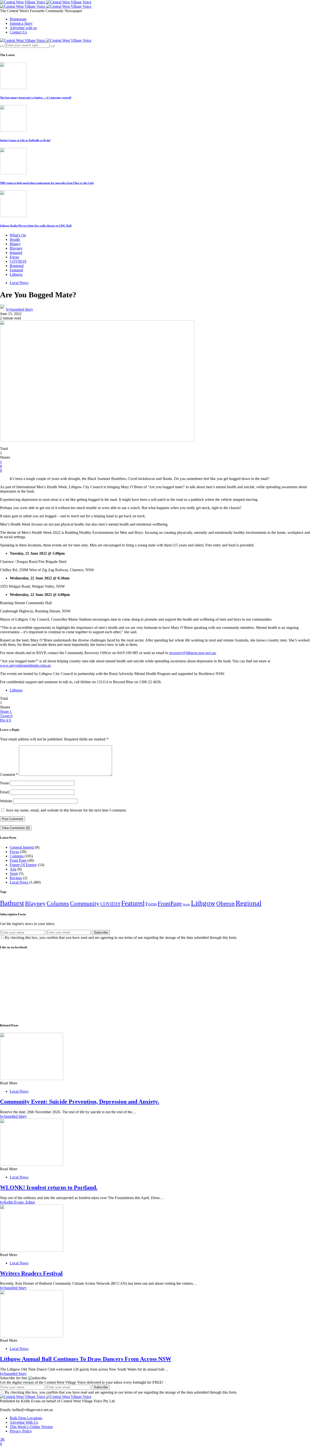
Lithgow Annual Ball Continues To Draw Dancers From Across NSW (85, 1359)
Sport (14, 873)
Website (6, 801)
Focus (14, 257)
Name (4, 783)
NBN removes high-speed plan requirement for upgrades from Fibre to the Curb (47, 182)
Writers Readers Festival (31, 1273)
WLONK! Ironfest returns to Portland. (48, 1187)
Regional (17, 266)
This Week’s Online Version (31, 1427)
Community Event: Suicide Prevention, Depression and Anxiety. (79, 1101)
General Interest (22, 847)
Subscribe (101, 932)
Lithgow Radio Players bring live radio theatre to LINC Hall (35, 225)
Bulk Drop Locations (26, 1418)
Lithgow (16, 274)
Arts (13, 869)
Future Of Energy (23, 865)
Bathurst (12, 903)
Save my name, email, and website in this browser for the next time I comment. (66, 810)
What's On (18, 235)
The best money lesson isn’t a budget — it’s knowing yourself (35, 97)
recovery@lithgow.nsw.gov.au (192, 653)
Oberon (225, 903)
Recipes (16, 878)
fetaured (16, 253)
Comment (9, 774)
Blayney (16, 248)
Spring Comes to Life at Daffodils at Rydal (25, 140)
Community (84, 903)
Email (4, 792)
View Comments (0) (16, 828)
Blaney (15, 244)
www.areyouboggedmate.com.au (25, 665)
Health (15, 239)
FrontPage (170, 903)
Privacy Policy (21, 1431)
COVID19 (18, 261)
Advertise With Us (24, 1422)
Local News (19, 283)
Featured (16, 270)
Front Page (18, 860)
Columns (17, 856)
